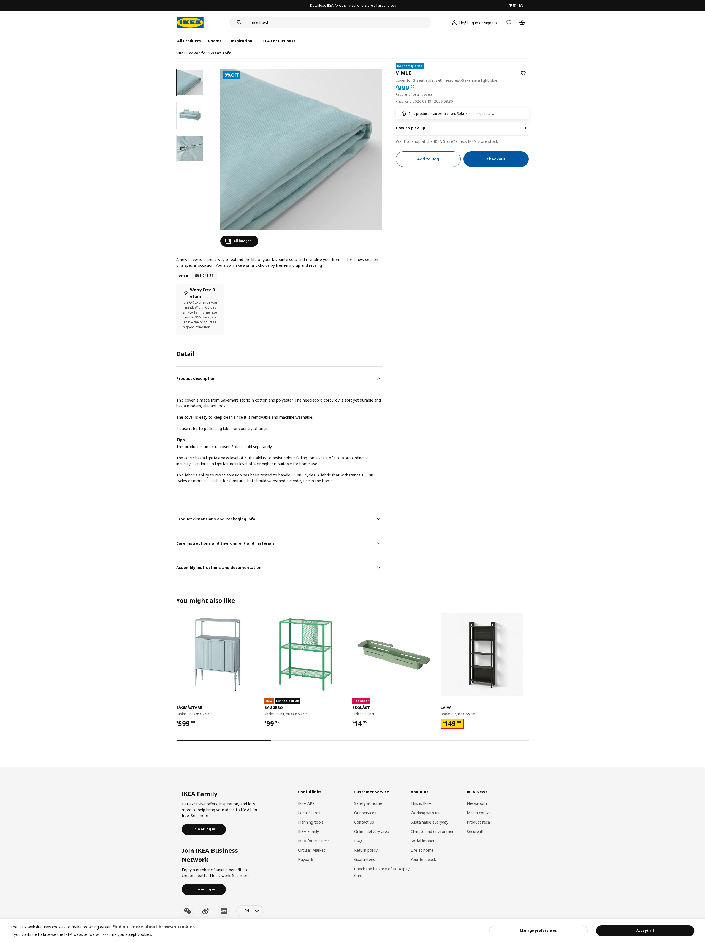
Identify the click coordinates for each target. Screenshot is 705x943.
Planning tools (311, 822)
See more (199, 815)
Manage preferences (538, 930)
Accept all (645, 930)
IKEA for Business (314, 840)
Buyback (305, 859)
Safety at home (368, 803)
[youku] (224, 911)
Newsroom (477, 803)
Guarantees (364, 859)
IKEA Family (308, 831)
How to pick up (410, 127)
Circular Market (311, 850)
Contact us (364, 822)
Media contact (480, 812)
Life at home (422, 850)
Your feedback (423, 859)
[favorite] (523, 73)
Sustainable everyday (429, 822)
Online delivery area (371, 831)
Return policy (366, 850)
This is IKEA (421, 803)
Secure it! (475, 831)
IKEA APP (306, 803)
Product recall (479, 822)
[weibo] (206, 911)
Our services (365, 812)
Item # (182, 275)
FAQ (358, 840)
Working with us (425, 812)
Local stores (309, 812)
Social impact (423, 840)
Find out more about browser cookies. (154, 927)
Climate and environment (433, 831)
